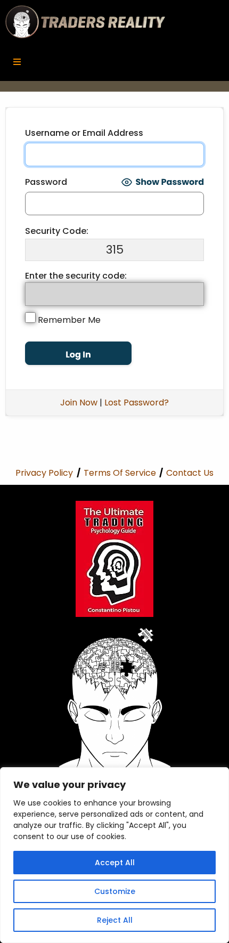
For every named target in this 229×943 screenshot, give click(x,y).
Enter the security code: (76, 276)
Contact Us (190, 473)
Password (46, 182)
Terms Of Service (120, 473)
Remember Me (68, 320)
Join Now (78, 402)
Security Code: (56, 231)
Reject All (115, 920)
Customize (114, 891)
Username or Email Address (84, 133)
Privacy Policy (44, 473)
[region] (114, 855)
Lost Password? (136, 402)
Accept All (115, 862)
